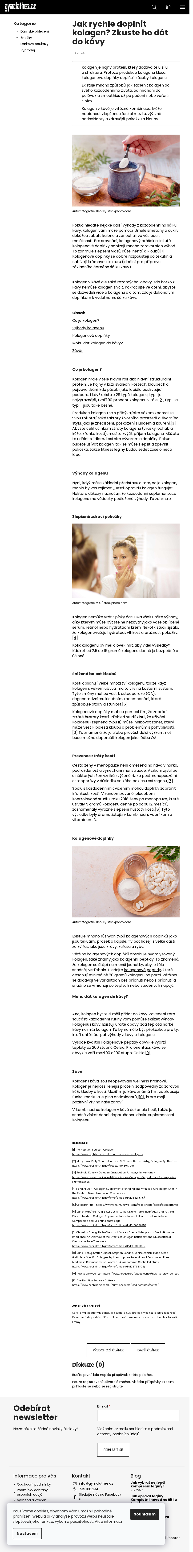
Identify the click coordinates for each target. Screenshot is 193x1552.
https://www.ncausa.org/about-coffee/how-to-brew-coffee (140, 1273)
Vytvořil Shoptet (167, 1538)
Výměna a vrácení (32, 1500)
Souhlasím (145, 1514)
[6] (75, 732)
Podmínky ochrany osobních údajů (32, 1492)
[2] (161, 400)
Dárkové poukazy (34, 43)
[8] (158, 809)
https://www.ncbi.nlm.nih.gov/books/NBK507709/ (103, 1166)
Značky (26, 37)
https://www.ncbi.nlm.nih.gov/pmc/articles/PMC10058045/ (109, 1225)
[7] (170, 781)
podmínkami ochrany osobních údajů (135, 1431)
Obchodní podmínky (34, 1484)
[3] (173, 423)
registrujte (114, 1386)
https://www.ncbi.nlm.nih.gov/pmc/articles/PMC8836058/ (108, 1246)
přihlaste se (81, 1386)
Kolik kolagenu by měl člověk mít (102, 645)
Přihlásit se (113, 1449)
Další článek (148, 1350)
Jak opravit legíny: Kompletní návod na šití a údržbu (154, 1499)
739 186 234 (88, 1489)
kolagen (90, 230)
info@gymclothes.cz (96, 1483)
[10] (141, 1097)
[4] (75, 637)
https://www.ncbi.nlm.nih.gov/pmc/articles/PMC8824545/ (108, 1198)
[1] (162, 251)
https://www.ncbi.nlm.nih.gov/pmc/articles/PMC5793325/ (108, 1266)
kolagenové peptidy (142, 970)
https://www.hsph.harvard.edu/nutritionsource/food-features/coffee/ (115, 1285)
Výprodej (27, 50)
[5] (125, 704)
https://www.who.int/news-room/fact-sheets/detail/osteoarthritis (137, 1205)
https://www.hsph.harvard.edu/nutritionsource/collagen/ (107, 1154)
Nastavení (27, 1533)
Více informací (108, 1521)
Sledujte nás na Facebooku (100, 1496)
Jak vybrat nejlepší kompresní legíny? (148, 1484)
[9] (147, 1053)
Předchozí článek (108, 1350)
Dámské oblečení (34, 31)
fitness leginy (113, 449)
